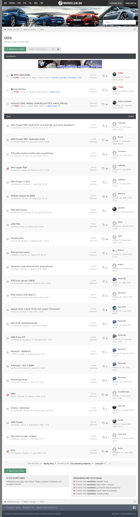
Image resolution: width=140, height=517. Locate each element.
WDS (36, 3)
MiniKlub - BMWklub (21, 351)
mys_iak (17, 241)
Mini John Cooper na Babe (24, 436)
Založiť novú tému (16, 49)
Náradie (30, 514)
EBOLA (17, 255)
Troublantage (123, 392)
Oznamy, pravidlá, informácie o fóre (67, 77)
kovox (16, 312)
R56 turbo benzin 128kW (23, 280)
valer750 (121, 406)
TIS (30, 3)
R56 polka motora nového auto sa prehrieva (32, 153)
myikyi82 (121, 165)
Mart (16, 354)
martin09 (17, 326)
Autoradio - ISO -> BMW (22, 365)
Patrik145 (122, 278)
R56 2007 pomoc (19, 210)
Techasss (18, 156)
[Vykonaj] (110, 463)
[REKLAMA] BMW (22, 75)
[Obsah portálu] (49, 16)
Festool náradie (54, 514)
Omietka (15, 514)
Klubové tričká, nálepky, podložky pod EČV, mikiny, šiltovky (39, 103)
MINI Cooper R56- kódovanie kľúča (28, 139)
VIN (41, 3)
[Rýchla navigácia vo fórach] (135, 29)
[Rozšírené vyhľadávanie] (58, 49)
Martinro (17, 198)
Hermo (16, 382)
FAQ (19, 3)
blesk (16, 227)
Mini (13, 450)
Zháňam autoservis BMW (23, 195)
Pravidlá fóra (20, 89)
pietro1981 (18, 410)
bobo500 (17, 184)
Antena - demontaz (20, 408)
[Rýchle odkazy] (5, 3)
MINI (8, 38)
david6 (16, 142)
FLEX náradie (40, 514)
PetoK (120, 137)
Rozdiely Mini (17, 238)
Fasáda (7, 514)
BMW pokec (55, 92)
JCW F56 (15, 224)
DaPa (120, 236)
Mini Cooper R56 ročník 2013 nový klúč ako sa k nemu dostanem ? (43, 125)
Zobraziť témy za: (40, 463)
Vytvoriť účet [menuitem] (116, 3)
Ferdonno (18, 128)
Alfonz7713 (18, 212)
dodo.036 (122, 434)
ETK (24, 3)
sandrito (121, 208)
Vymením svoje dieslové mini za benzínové (31, 266)
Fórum (12, 3)
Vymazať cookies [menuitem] (13, 507)
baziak (16, 425)
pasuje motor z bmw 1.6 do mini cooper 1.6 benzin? (35, 309)
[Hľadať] (53, 49)
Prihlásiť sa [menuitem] (131, 3)
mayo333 (17, 453)
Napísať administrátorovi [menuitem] (46, 507)
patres (16, 439)
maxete (17, 170)
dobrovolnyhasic (125, 101)
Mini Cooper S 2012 (20, 181)
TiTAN (16, 77)
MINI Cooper (17, 422)
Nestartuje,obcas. (19, 379)
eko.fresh (122, 307)
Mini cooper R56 (19, 167)
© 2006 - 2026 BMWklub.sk (124, 514)
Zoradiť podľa (74, 463)
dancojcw (18, 297)
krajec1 (16, 269)
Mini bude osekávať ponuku (24, 323)
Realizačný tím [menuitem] (28, 507)
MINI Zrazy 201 (18, 337)
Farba (22, 514)
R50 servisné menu (20, 252)
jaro (15, 396)
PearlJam (122, 123)
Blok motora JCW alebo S (23, 294)
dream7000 (18, 283)
